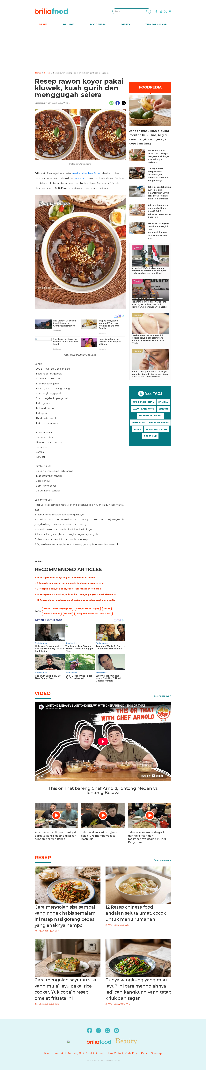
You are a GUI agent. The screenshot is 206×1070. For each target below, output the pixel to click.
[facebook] (156, 11)
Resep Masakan (51, 613)
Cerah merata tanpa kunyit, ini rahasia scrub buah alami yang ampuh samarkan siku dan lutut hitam (148, 339)
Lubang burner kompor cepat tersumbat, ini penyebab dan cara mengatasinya (158, 174)
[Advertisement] (103, 49)
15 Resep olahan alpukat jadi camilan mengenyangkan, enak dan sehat (77, 594)
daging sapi (80, 178)
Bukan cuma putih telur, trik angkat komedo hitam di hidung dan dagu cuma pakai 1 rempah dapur (150, 374)
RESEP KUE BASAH (156, 429)
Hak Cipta (114, 1053)
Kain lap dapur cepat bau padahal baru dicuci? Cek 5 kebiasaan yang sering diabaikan (159, 211)
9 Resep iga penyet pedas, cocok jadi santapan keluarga (69, 588)
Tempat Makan (156, 24)
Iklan (47, 1053)
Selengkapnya (161, 696)
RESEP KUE (150, 436)
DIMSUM (163, 409)
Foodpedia (97, 24)
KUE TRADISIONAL (143, 402)
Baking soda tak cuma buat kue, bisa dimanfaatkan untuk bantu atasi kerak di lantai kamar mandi (159, 193)
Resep (43, 24)
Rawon (68, 613)
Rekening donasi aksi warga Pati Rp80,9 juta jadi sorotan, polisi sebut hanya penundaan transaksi (149, 304)
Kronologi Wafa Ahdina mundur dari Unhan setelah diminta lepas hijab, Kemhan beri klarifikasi (149, 270)
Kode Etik (131, 1053)
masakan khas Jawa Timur (86, 173)
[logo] (51, 11)
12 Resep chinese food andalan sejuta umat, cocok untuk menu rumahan (136, 913)
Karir (144, 1053)
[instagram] (161, 11)
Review (68, 24)
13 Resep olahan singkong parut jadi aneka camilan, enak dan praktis (76, 600)
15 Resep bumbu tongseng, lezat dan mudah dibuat (66, 577)
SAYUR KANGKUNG (143, 409)
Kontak (59, 1053)
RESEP (137, 429)
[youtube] (170, 11)
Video (125, 24)
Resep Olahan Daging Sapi (57, 608)
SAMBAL (163, 402)
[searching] (147, 11)
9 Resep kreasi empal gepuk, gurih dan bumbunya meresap (70, 583)
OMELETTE (138, 422)
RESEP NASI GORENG (150, 415)
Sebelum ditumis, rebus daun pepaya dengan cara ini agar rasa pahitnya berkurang (158, 156)
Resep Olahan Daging (87, 608)
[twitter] (165, 11)
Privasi (100, 1053)
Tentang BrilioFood (80, 1053)
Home (38, 73)
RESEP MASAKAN (159, 422)
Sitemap (156, 1053)
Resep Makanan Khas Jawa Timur (93, 613)
